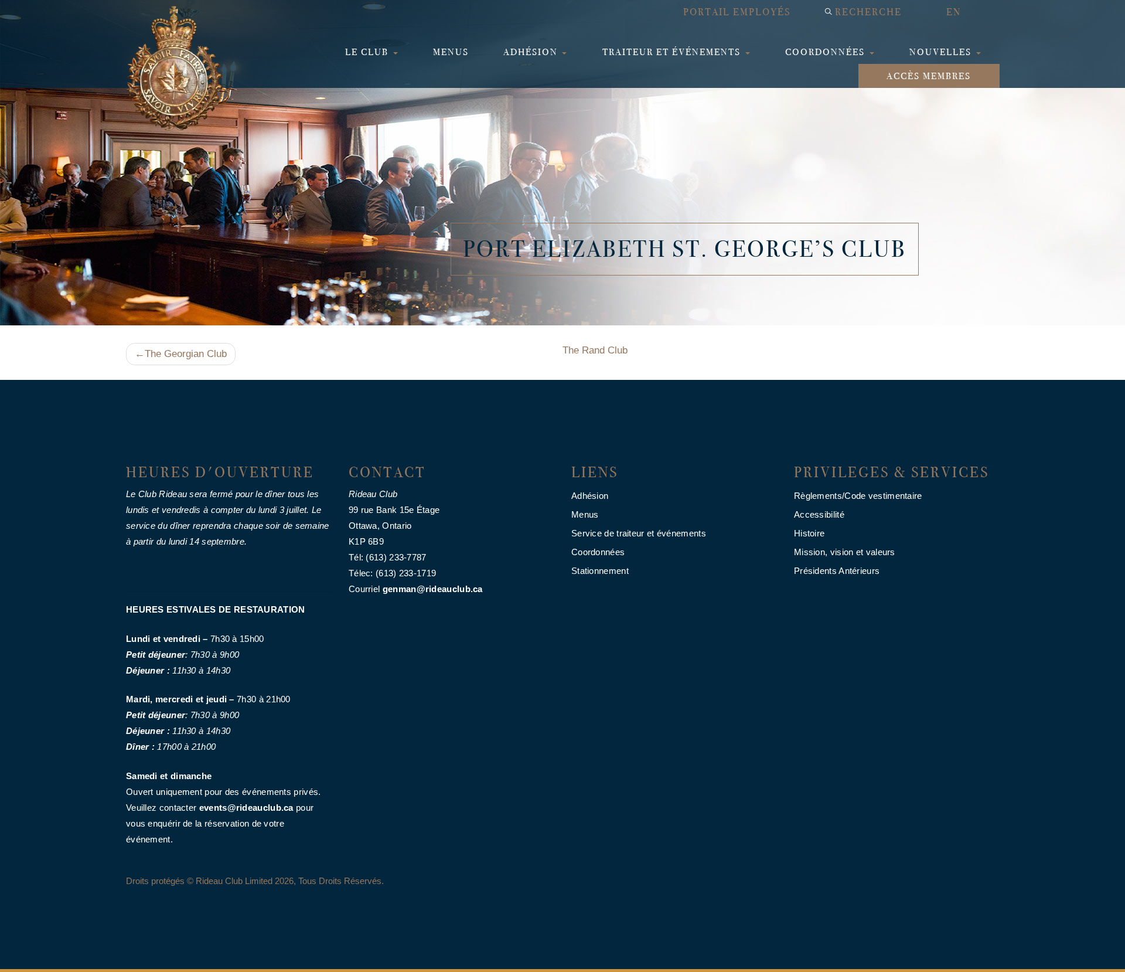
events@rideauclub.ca (246, 808)
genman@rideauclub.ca (433, 589)
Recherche (868, 12)
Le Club (368, 51)
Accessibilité (819, 514)
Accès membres (929, 75)
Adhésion (532, 51)
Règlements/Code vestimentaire (858, 496)
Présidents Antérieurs (836, 571)
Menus (451, 51)
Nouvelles (941, 51)
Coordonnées (826, 51)
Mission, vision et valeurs (844, 552)
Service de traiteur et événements (638, 533)
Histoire (809, 533)
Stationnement (600, 571)
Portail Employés (736, 12)
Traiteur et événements (673, 51)
